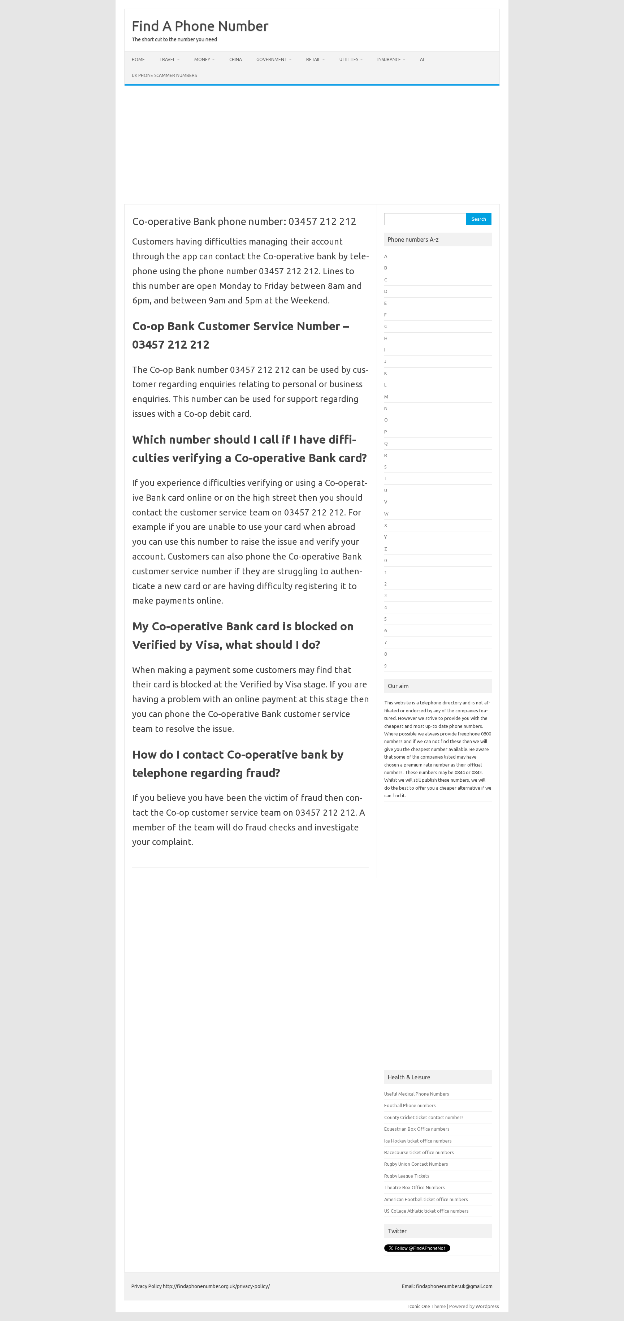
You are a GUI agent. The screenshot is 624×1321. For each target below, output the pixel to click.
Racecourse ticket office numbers (419, 1152)
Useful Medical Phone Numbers (416, 1093)
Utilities (348, 59)
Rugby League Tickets (406, 1175)
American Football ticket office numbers (426, 1199)
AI (422, 59)
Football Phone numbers (410, 1105)
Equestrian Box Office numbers (417, 1128)
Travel (167, 59)
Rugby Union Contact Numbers (416, 1163)
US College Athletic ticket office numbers (426, 1210)
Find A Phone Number (200, 25)
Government (271, 59)
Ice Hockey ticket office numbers (418, 1140)
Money (202, 59)
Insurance (389, 59)
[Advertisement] (312, 144)
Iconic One (419, 1306)
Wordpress (487, 1306)
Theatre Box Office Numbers (414, 1187)
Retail (313, 59)
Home (138, 59)
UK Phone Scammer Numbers (164, 75)
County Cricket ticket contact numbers (424, 1117)
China (235, 59)
